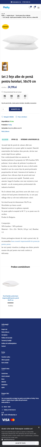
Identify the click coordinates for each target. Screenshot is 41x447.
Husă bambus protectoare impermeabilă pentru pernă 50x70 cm (10, 298)
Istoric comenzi (5, 376)
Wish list (3, 382)
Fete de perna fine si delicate (23, 15)
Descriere (5, 139)
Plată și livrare (5, 131)
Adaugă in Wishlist (9, 117)
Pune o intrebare (22, 117)
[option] (5, 66)
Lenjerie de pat (10, 15)
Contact (3, 346)
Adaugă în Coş (15, 109)
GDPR (2, 387)
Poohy (3, 15)
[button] (20, 440)
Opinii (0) (14, 139)
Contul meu (4, 373)
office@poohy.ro (12, 415)
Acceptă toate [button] (20, 443)
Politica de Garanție (6, 338)
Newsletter (4, 385)
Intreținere (4, 335)
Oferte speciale (5, 360)
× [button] (39, 427)
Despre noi (4, 329)
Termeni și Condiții (6, 340)
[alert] (20, 436)
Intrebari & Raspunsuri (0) (30, 139)
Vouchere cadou (5, 357)
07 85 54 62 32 (26, 2)
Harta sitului (4, 363)
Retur (2, 379)
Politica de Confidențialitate (9, 343)
